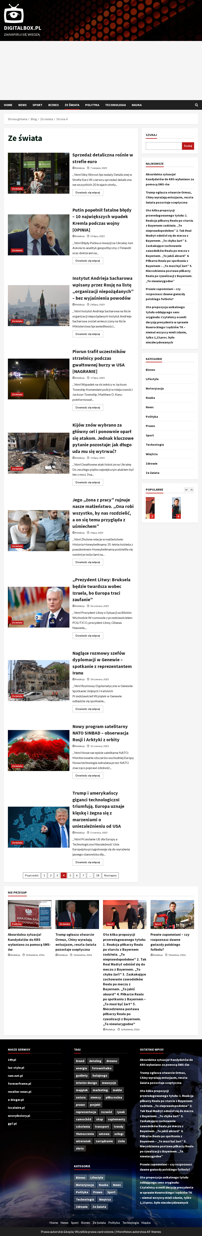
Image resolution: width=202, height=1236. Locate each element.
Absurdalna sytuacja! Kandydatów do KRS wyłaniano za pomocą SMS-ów (170, 179)
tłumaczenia (85, 1134)
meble (117, 1090)
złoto (80, 1148)
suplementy (116, 1119)
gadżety (82, 1075)
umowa (104, 1134)
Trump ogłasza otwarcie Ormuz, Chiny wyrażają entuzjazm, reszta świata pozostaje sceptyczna (169, 197)
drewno (111, 1061)
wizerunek (83, 1141)
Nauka (137, 105)
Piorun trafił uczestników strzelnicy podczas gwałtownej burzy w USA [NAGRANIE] (38, 379)
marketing (100, 1090)
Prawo (150, 426)
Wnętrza (152, 454)
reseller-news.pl (19, 1092)
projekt (95, 1105)
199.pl (12, 1060)
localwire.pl (16, 1108)
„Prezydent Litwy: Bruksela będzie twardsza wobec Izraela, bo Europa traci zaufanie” (38, 607)
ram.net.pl (15, 1076)
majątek (82, 1090)
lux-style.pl (16, 1068)
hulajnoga (100, 1075)
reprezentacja (86, 1112)
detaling (95, 1061)
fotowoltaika (101, 1068)
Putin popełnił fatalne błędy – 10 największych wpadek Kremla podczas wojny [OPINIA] (38, 234)
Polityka (92, 105)
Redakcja (80, 167)
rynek (121, 1112)
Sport (37, 105)
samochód (83, 1119)
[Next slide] (191, 489)
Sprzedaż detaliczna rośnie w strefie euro (38, 173)
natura (81, 1097)
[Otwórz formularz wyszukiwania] (196, 105)
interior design (86, 1083)
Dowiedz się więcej (89, 193)
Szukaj (151, 135)
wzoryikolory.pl (19, 1116)
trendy (118, 1126)
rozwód (106, 1112)
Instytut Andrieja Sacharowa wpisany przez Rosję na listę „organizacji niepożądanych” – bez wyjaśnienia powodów (38, 305)
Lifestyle (152, 379)
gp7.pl (12, 1123)
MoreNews (124, 1231)
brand (80, 1061)
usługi (118, 1134)
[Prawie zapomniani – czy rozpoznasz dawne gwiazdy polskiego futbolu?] (172, 914)
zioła (121, 1141)
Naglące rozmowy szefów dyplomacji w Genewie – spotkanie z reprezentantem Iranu (38, 680)
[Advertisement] (101, 70)
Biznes (53, 105)
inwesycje (109, 1083)
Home (8, 105)
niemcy (96, 1097)
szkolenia (83, 1126)
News (22, 105)
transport (102, 1126)
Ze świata (72, 105)
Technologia (115, 105)
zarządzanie (104, 1141)
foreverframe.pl (19, 1083)
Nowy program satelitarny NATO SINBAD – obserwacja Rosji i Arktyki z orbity (38, 750)
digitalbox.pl (22, 27)
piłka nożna (114, 1097)
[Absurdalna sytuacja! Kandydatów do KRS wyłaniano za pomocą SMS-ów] (29, 914)
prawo (80, 1105)
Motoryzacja (155, 388)
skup (99, 1119)
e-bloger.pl (16, 1100)
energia (81, 1068)
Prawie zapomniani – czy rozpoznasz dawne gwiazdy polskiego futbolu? (165, 294)
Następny (110, 875)
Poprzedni (31, 875)
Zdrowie (151, 463)
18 (97, 875)
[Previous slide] (186, 489)
